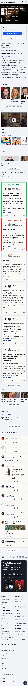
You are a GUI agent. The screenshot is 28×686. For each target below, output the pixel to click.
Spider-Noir (18, 601)
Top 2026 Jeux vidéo (7, 613)
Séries (17, 596)
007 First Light (5, 615)
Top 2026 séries (19, 599)
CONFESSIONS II (19, 634)
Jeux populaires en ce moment (6, 624)
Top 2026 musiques (20, 631)
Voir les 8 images (6, 135)
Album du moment (20, 639)
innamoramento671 (10, 541)
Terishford (8, 522)
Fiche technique (5, 56)
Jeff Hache (8, 447)
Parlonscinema (9, 456)
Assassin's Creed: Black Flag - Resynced (6, 619)
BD (2, 628)
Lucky (16, 604)
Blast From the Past (16, 53)
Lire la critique (7, 212)
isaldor (7, 438)
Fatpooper (14, 254)
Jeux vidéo (5, 611)
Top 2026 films (5, 599)
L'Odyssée (4, 605)
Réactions (5, 412)
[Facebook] (14, 557)
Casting (4, 84)
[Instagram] (17, 557)
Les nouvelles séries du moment (20, 607)
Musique (18, 628)
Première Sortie (20, 6)
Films (9, 6)
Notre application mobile (8, 650)
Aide (2, 655)
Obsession (4, 602)
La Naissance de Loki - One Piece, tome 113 (7, 636)
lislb (12, 349)
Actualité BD (4, 639)
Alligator (14, 285)
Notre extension (5, 653)
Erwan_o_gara (9, 495)
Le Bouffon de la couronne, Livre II (19, 619)
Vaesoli (7, 465)
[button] (26, 2)
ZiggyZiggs (8, 486)
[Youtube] (26, 557)
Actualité (3, 607)
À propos (4, 648)
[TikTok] (20, 557)
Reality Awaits (18, 636)
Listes (3, 389)
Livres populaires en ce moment (20, 624)
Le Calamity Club (19, 616)
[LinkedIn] (23, 557)
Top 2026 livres (19, 614)
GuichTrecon (9, 513)
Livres (17, 611)
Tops (3, 151)
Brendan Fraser (5, 100)
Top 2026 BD (5, 631)
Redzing (14, 318)
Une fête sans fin (6, 633)
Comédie (13, 6)
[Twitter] (11, 557)
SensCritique (4, 6)
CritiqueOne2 (15, 188)
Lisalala (7, 504)
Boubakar (14, 224)
